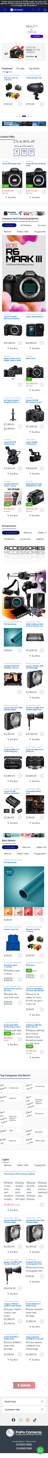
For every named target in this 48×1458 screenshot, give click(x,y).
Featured (7, 68)
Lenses (38, 747)
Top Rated (34, 68)
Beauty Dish (31, 1171)
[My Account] (38, 9)
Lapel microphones (33, 1023)
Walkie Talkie (23, 231)
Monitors (17, 663)
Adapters (40, 539)
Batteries (17, 789)
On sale (20, 68)
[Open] (5, 9)
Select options (19, 104)
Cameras (5, 161)
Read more (41, 104)
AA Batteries (26, 225)
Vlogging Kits (39, 231)
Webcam (7, 231)
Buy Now (12, 197)
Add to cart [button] (20, 192)
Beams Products (20, 1171)
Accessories (8, 75)
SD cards (17, 986)
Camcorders (30, 440)
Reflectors (40, 962)
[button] (16, 116)
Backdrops (18, 622)
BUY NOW (36, 36)
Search (33, 9)
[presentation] (45, 1385)
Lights (38, 75)
